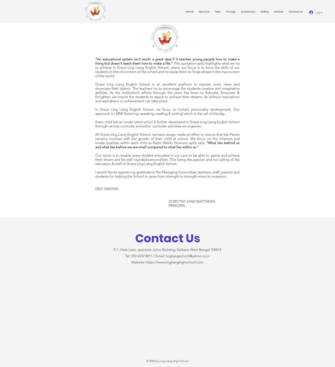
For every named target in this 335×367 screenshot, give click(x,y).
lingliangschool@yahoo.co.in (188, 256)
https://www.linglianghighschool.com (174, 262)
